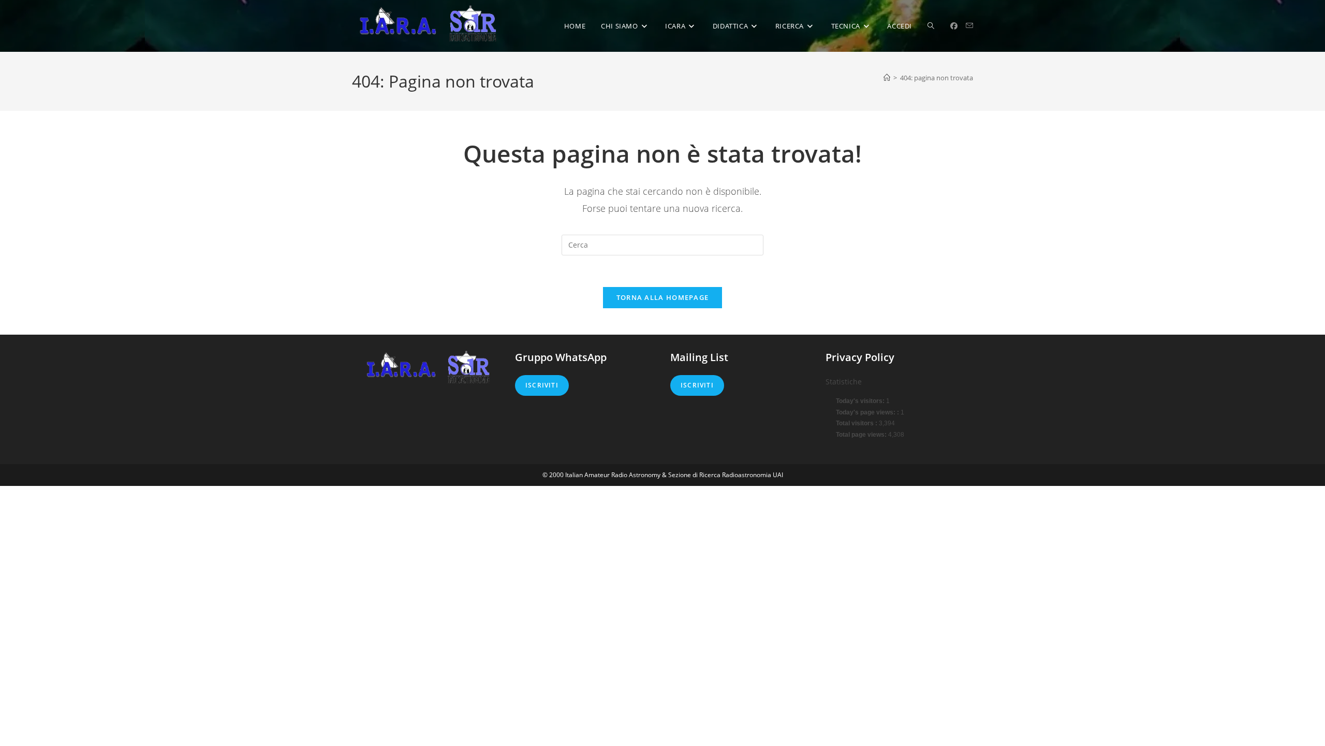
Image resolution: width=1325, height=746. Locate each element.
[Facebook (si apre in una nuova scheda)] (954, 26)
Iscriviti (541, 385)
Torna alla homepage (662, 297)
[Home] (887, 77)
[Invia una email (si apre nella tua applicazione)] (969, 26)
